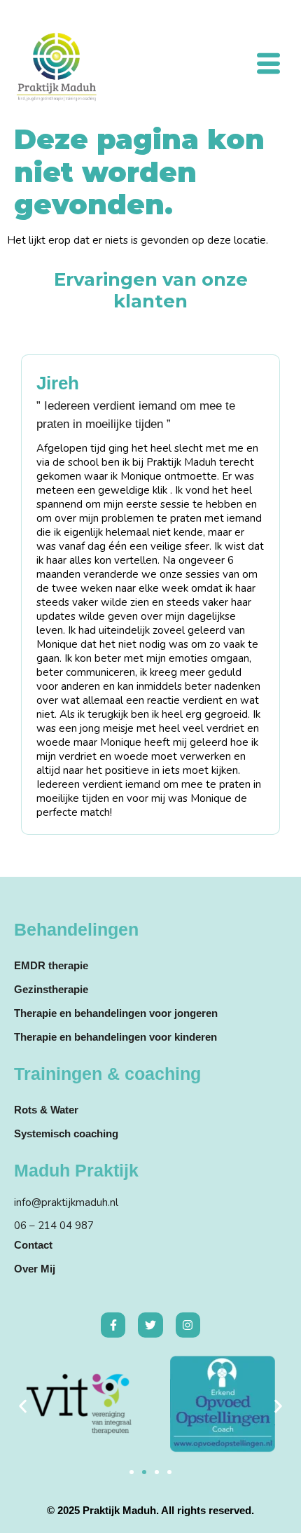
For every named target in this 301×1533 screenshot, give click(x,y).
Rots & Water (46, 1110)
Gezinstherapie (51, 989)
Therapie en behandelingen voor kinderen (115, 1037)
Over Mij (34, 1269)
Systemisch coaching (66, 1133)
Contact (33, 1245)
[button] (22, 1406)
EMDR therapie (51, 965)
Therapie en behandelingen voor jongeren (116, 1013)
